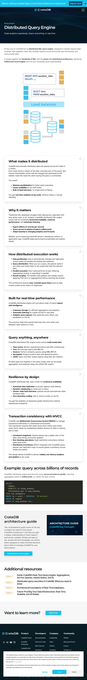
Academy (38, 650)
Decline (74, 672)
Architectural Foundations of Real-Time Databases (40, 587)
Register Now (75, 3)
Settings (44, 672)
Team (51, 642)
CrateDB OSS (25, 648)
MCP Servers (39, 646)
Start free (53, 613)
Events (66, 646)
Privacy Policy (17, 661)
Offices (51, 646)
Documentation (40, 638)
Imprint (65, 677)
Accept (59, 672)
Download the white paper (18, 553)
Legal (48, 677)
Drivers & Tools (40, 642)
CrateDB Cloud (26, 638)
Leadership (53, 638)
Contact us (67, 650)
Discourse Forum (69, 642)
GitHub (66, 638)
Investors (52, 650)
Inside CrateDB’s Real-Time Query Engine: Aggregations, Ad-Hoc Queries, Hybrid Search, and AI (43, 576)
